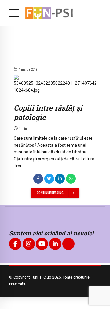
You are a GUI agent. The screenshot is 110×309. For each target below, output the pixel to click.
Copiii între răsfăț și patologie (48, 112)
